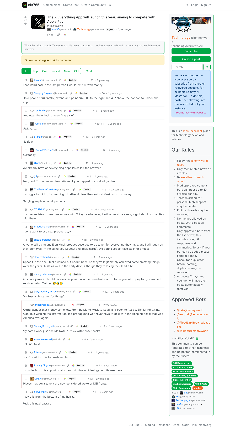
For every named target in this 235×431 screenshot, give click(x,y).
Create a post (191, 59)
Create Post (71, 5)
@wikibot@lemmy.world (192, 331)
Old (76, 71)
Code (185, 425)
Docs (176, 425)
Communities (51, 5)
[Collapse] (25, 80)
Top (35, 71)
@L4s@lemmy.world (190, 310)
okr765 (33, 5)
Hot (26, 71)
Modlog (197, 388)
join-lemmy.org (201, 425)
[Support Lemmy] (110, 4)
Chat (89, 71)
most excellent (192, 131)
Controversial (51, 71)
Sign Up (206, 5)
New (67, 71)
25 (51, 34)
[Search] (187, 4)
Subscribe (191, 51)
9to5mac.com (55, 25)
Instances (164, 425)
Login (194, 5)
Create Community (93, 5)
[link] (58, 34)
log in (45, 60)
